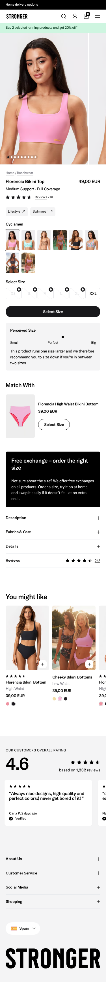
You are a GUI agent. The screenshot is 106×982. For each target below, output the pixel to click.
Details (12, 546)
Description (16, 517)
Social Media (17, 887)
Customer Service (21, 873)
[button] (53, 198)
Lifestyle (14, 211)
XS (13, 293)
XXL (93, 293)
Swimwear (40, 211)
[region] (53, 658)
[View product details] (27, 688)
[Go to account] (75, 16)
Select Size (54, 424)
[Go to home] (17, 16)
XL (77, 293)
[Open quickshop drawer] (43, 664)
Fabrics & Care (18, 531)
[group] (27, 658)
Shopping (14, 901)
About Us (14, 858)
